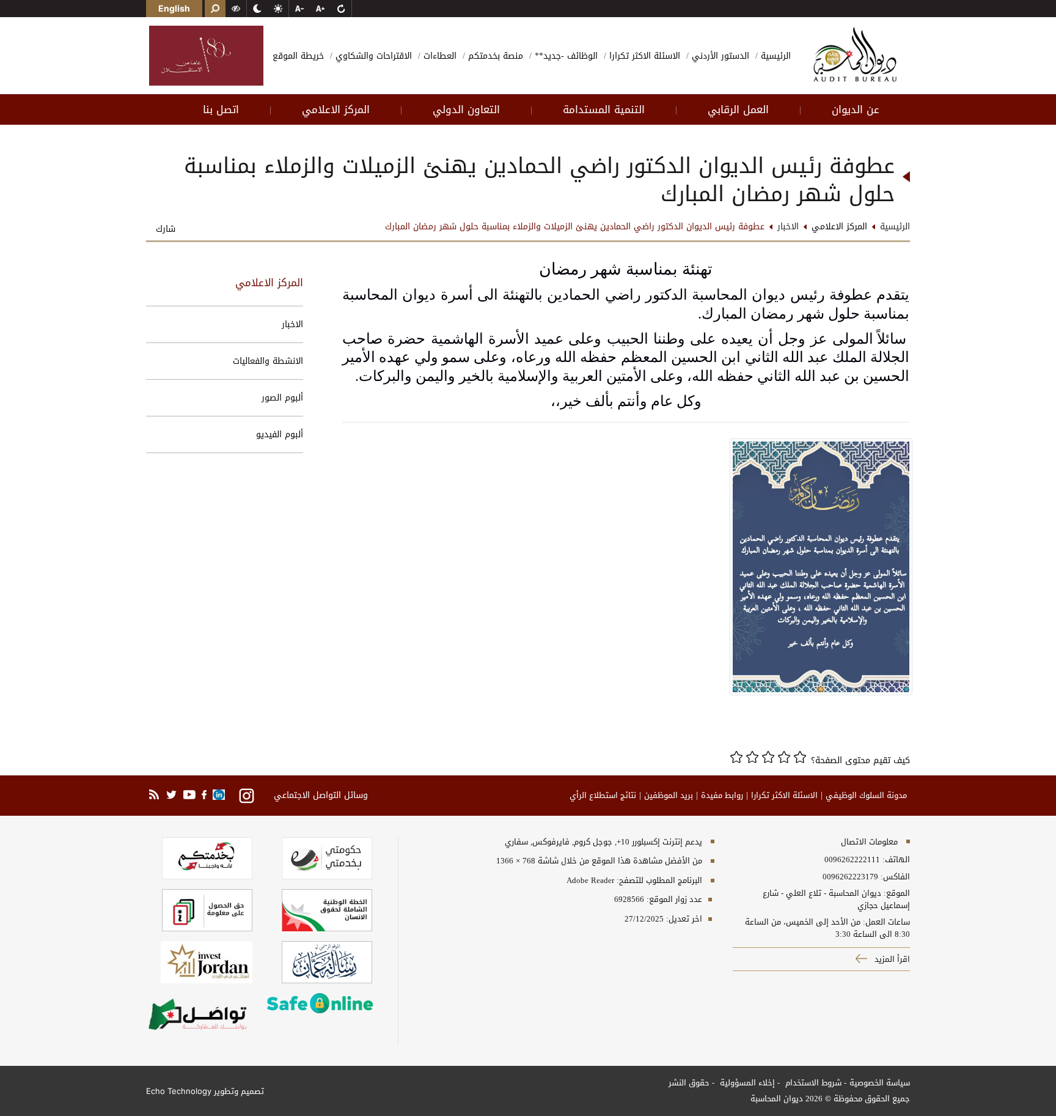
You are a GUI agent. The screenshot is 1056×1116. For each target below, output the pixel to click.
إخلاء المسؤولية (746, 1082)
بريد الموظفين (668, 795)
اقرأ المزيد (891, 959)
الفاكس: (895, 877)
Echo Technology (178, 1091)
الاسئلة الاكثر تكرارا (643, 56)
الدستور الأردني (719, 56)
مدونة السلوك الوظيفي (866, 795)
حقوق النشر (689, 1082)
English (174, 8)
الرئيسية (774, 56)
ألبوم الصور (282, 398)
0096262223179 (850, 877)
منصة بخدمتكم (494, 56)
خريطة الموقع (298, 56)
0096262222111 (852, 860)
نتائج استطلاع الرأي (603, 795)
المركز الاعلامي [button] (336, 109)
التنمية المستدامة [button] (604, 109)
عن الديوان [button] (855, 109)
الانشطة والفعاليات (268, 361)
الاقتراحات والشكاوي (372, 56)
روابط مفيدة (722, 795)
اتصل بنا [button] (221, 109)
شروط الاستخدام (812, 1082)
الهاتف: (895, 860)
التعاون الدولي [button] (466, 109)
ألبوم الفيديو (279, 434)
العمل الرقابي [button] (738, 109)
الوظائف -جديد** (565, 56)
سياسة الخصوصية (879, 1082)
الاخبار (292, 324)
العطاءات (438, 56)
